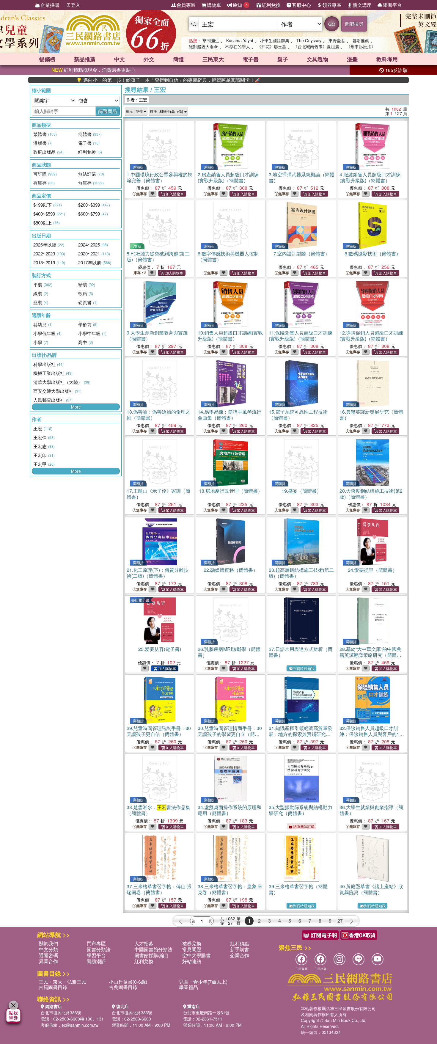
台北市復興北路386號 (61, 1012)
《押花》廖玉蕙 (271, 46)
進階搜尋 (354, 23)
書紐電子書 (140, 599)
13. (158, 414)
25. (159, 649)
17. (158, 493)
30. (230, 734)
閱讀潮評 (96, 961)
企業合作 (239, 955)
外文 (149, 59)
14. (229, 414)
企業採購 (49, 4)
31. (300, 734)
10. (230, 335)
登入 (75, 4)
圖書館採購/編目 (151, 955)
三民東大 (213, 59)
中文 (119, 59)
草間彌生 (210, 40)
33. (158, 810)
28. (370, 655)
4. (369, 177)
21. (157, 572)
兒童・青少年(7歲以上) (203, 981)
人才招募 (143, 943)
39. (298, 889)
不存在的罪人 (237, 46)
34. (229, 810)
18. (230, 490)
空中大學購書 (196, 955)
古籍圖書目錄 (53, 987)
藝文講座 (362, 4)
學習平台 (392, 4)
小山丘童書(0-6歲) (128, 981)
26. (229, 652)
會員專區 (186, 4)
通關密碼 (48, 955)
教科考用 (387, 59)
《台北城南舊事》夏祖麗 (316, 46)
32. (372, 734)
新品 (84, 59)
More (76, 407)
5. (158, 256)
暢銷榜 (47, 59)
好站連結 (191, 961)
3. (301, 177)
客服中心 (301, 4)
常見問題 (191, 949)
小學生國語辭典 (274, 40)
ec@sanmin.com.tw (80, 1025)
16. (371, 414)
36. (371, 810)
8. (373, 253)
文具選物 (317, 59)
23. (301, 572)
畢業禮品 (188, 987)
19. (301, 490)
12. (371, 335)
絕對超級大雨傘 (203, 46)
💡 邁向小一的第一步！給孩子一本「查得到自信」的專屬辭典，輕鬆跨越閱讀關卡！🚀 (140, 80)
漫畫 (352, 59)
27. (300, 652)
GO (331, 24)
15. (298, 414)
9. (157, 335)
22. (231, 569)
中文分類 (48, 949)
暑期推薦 (360, 40)
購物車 (214, 4)
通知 (240, 4)
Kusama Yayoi (239, 40)
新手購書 (239, 949)
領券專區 (331, 4)
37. (159, 889)
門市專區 (96, 943)
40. (371, 889)
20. (371, 493)
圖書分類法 (99, 949)
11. (300, 335)
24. (372, 569)
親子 (282, 59)
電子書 (251, 59)
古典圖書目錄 (123, 987)
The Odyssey (308, 40)
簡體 (178, 59)
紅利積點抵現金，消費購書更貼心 (93, 69)
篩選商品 (107, 111)
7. (301, 253)
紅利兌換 (271, 4)
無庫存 (141, 193)
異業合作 (48, 961)
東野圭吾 (336, 40)
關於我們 (48, 943)
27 (340, 920)
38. (230, 889)
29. (159, 731)
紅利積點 (239, 943)
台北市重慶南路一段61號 (206, 1012)
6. (228, 256)
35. (300, 810)
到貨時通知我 (304, 668)
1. (159, 177)
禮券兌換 (191, 943)
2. (228, 177)
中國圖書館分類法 (153, 949)
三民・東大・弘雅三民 (62, 981)
